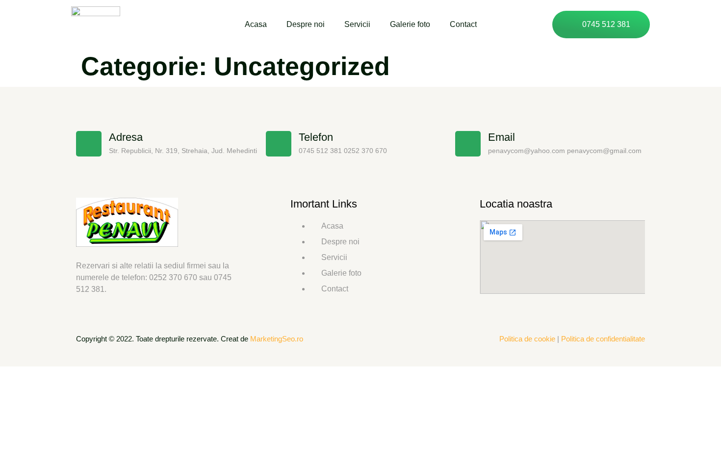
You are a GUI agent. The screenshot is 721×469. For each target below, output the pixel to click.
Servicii (357, 24)
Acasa (256, 24)
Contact (463, 24)
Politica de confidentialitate (603, 339)
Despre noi (305, 24)
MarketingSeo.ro (276, 339)
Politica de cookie (527, 339)
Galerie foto (410, 24)
